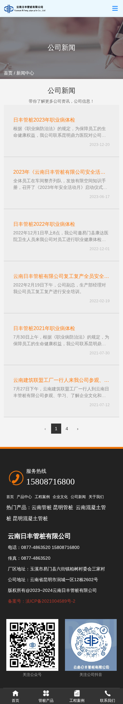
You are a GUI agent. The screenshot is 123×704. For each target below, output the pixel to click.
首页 (9, 72)
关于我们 (96, 497)
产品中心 (24, 497)
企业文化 (60, 497)
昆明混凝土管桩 (30, 518)
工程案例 (42, 497)
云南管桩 (42, 507)
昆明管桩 (63, 507)
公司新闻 (78, 497)
